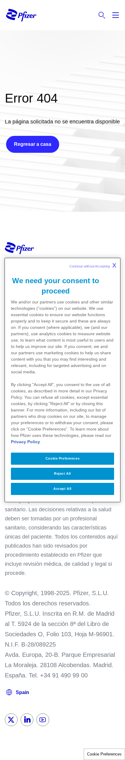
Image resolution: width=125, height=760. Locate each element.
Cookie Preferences (104, 754)
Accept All (62, 488)
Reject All (62, 473)
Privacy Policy (25, 441)
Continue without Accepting (92, 265)
